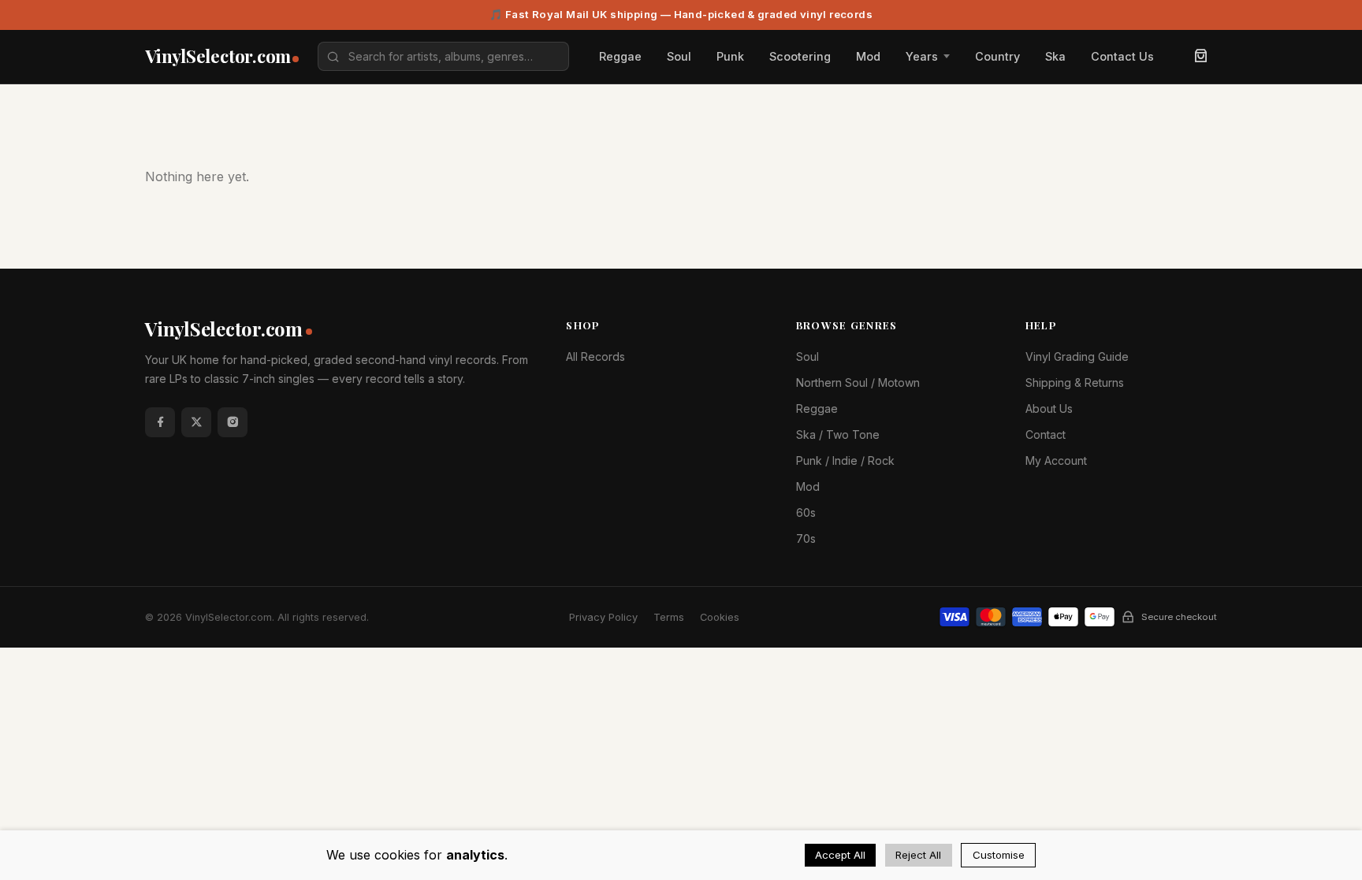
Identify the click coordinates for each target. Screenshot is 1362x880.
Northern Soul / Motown (858, 382)
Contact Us (1122, 56)
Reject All (918, 854)
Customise (999, 854)
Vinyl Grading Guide (1077, 356)
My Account (1056, 460)
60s (806, 512)
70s (806, 538)
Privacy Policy (603, 617)
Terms (668, 617)
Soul (679, 56)
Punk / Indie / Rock (845, 460)
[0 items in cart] (1200, 56)
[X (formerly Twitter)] (196, 422)
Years (922, 56)
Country (997, 56)
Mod (868, 56)
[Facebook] (160, 422)
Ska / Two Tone (838, 434)
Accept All (840, 854)
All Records (595, 356)
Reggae (620, 56)
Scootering (800, 56)
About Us (1049, 408)
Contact (1045, 434)
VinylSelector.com (224, 328)
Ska (1055, 56)
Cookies (719, 617)
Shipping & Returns (1074, 382)
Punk (730, 56)
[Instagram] (232, 422)
